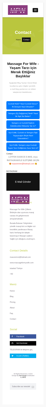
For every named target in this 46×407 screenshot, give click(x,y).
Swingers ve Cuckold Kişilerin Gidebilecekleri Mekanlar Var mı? (23, 124)
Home (18, 40)
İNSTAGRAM (11, 171)
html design (23, 375)
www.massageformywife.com (22, 263)
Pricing (12, 302)
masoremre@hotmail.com (20, 257)
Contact (9, 154)
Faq (11, 313)
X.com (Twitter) (22, 356)
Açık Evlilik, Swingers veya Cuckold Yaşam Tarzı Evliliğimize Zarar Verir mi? (23, 146)
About (12, 308)
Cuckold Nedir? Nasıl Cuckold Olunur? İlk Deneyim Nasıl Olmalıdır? (23, 105)
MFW (24, 377)
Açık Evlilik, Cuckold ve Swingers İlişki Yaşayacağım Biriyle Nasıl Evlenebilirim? (23, 136)
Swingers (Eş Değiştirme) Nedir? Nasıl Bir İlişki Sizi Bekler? (23, 114)
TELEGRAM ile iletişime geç (21, 350)
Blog (11, 296)
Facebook (20, 336)
